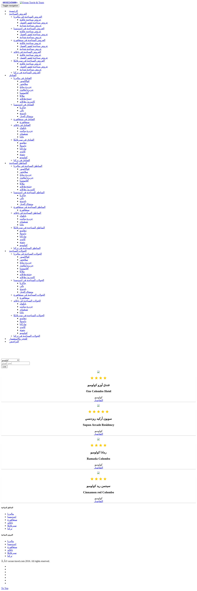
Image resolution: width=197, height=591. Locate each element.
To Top (4, 588)
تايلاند (10, 522)
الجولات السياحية (17, 251)
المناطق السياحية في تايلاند (27, 213)
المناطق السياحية (18, 163)
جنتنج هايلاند (26, 98)
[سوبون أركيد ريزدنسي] (98, 406)
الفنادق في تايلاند (22, 125)
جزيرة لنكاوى (26, 90)
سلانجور (24, 84)
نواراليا (23, 148)
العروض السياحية (18, 14)
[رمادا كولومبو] (98, 439)
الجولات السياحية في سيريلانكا (29, 315)
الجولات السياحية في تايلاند (27, 300)
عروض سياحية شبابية (31, 25)
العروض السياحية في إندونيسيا (29, 28)
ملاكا (22, 95)
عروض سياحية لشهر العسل (34, 22)
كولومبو (24, 157)
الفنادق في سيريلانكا (24, 139)
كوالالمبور (25, 81)
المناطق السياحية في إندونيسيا (29, 192)
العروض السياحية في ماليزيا (28, 16)
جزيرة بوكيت (26, 131)
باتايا (22, 137)
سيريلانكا (11, 525)
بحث (4, 366)
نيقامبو (23, 142)
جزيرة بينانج (26, 87)
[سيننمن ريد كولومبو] (98, 473)
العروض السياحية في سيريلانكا (29, 60)
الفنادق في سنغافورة (24, 119)
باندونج (23, 113)
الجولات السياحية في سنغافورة (29, 295)
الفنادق (12, 75)
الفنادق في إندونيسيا (24, 104)
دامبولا (23, 145)
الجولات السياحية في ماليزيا (28, 254)
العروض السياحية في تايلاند (27, 52)
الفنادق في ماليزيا (23, 78)
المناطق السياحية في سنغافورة (29, 207)
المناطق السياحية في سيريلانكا (29, 227)
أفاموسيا (24, 93)
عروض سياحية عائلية (30, 19)
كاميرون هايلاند (27, 101)
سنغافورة (24, 122)
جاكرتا (23, 107)
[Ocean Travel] (32, 2)
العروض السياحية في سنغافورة (29, 40)
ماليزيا (10, 514)
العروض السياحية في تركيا (27, 72)
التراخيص (14, 341)
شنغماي (24, 134)
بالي (22, 110)
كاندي (23, 151)
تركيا (9, 528)
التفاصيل (98, 400)
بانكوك (23, 128)
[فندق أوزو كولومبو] (98, 372)
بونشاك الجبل (26, 116)
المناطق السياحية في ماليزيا (28, 166)
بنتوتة (22, 154)
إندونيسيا (11, 517)
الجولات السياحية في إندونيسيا (29, 280)
